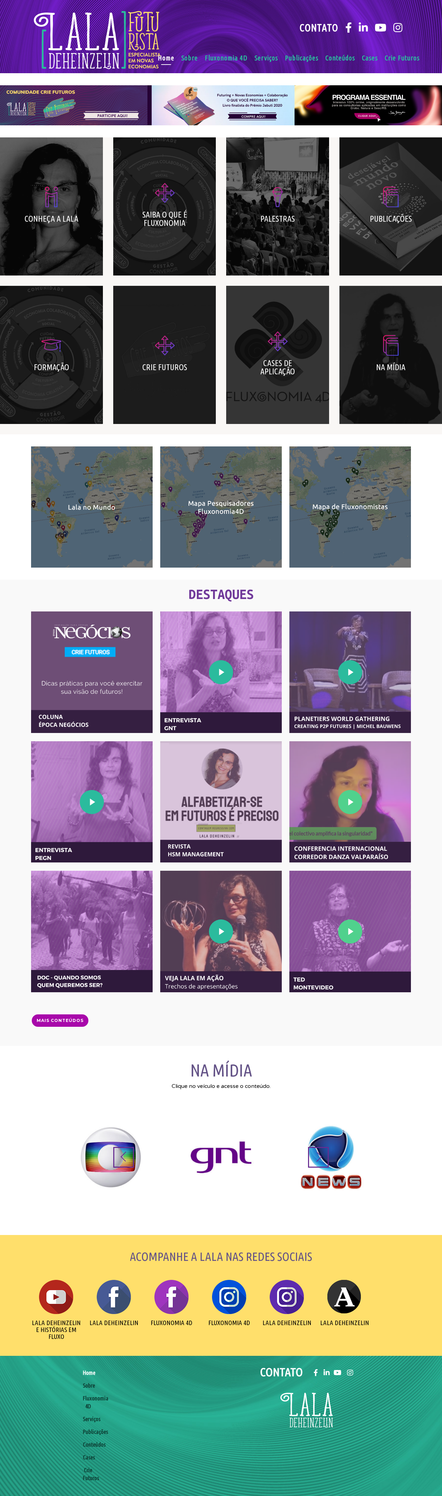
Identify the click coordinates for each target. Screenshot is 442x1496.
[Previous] (123, 1157)
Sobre (189, 58)
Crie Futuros (402, 58)
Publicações (301, 58)
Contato (318, 27)
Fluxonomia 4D (226, 58)
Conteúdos (340, 58)
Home (166, 58)
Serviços (266, 58)
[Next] (318, 1157)
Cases (370, 58)
